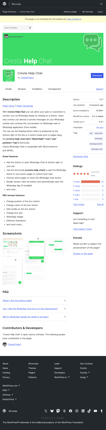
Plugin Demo (8, 106)
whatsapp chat (96, 149)
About (5, 363)
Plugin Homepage (24, 106)
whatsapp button (96, 144)
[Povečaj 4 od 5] (42, 269)
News (5, 368)
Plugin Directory (9, 12)
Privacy (6, 377)
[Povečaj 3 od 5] (42, 241)
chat (91, 133)
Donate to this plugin (83, 253)
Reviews (22, 89)
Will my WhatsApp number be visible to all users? (26, 317)
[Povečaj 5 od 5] (64, 241)
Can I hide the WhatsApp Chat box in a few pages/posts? (30, 309)
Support (99, 89)
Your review (78, 204)
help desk (98, 133)
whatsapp (98, 139)
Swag (84, 377)
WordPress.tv (62, 377)
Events (83, 368)
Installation (37, 89)
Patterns (32, 377)
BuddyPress (10, 399)
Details (8, 89)
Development (54, 89)
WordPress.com (11, 385)
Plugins (31, 372)
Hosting (6, 372)
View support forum (82, 229)
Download (97, 75)
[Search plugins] (30, 27)
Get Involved (86, 363)
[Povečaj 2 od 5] (19, 262)
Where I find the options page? (17, 300)
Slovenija (13, 411)
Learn (57, 363)
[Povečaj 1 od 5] (19, 241)
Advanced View (80, 156)
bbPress (8, 395)
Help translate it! (74, 19)
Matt (6, 390)
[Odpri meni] (102, 4)
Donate (85, 372)
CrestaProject (27, 77)
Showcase (33, 363)
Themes (32, 368)
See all (100, 204)
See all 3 (99, 127)
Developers (59, 372)
